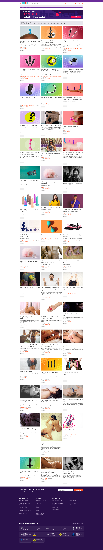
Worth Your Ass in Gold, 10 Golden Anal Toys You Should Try (29, 345)
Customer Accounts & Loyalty (24, 503)
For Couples (37, 5)
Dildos (46, 5)
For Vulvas (26, 5)
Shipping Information (23, 513)
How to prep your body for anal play (51, 125)
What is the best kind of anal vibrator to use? (28, 235)
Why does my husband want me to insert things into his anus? (50, 261)
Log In (82, 0)
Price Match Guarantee (23, 507)
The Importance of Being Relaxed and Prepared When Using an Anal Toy (50, 289)
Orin (21, 324)
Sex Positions (68, 131)
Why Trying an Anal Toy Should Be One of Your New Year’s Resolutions (72, 98)
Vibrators (42, 5)
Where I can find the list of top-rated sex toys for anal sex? (30, 288)
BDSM (58, 5)
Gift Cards (76, 5)
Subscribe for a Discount (40, 513)
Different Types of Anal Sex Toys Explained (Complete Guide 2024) (50, 70)
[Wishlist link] (77, 3)
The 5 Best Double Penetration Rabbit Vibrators (49, 401)
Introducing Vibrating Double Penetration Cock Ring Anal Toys (29, 429)
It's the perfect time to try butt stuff (51, 207)
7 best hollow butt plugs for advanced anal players (27, 98)
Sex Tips (46, 133)
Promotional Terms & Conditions (25, 510)
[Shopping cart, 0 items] (79, 3)
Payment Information (23, 504)
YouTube (70, 504)
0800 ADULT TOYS (23, 0)
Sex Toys (22, 5)
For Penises (32, 5)
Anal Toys (50, 5)
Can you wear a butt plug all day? (72, 209)
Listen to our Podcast (39, 504)
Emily (21, 47)
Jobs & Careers (38, 503)
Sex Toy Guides (47, 48)
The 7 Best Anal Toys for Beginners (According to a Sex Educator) (29, 126)
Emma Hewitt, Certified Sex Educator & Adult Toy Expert (73, 48)
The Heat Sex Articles (39, 514)
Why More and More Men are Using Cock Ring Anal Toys (50, 345)
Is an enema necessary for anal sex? (51, 235)
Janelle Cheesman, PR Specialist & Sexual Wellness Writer (51, 76)
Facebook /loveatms (72, 500)
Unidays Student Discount (40, 516)
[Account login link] (75, 3)
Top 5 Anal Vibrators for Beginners (50, 153)
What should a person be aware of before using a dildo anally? (29, 153)
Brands (69, 5)
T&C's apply (30, 491)
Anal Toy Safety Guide (69, 430)
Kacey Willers (23, 477)
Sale (72, 5)
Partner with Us (38, 506)
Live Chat (54, 504)
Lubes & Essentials (63, 5)
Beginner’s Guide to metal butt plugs (73, 69)
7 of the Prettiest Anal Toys (70, 372)
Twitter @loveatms (72, 503)
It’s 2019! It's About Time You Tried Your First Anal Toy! (50, 317)
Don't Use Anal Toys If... (26, 371)
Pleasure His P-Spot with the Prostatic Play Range (71, 472)
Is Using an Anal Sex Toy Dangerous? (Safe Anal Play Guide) (51, 41)
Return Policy (21, 511)
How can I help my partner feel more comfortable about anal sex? (73, 153)
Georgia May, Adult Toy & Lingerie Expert (49, 47)
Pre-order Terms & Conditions (24, 506)
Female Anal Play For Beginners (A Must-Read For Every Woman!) (50, 471)
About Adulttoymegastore (23, 500)
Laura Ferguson (23, 407)
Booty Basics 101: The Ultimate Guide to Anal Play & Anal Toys (30, 70)
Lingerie (54, 5)
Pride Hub (37, 507)
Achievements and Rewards (41, 500)
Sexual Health (25, 48)
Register (79, 0)
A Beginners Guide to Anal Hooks (72, 41)
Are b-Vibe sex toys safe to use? (72, 126)
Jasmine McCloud (45, 103)
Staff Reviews (38, 511)
